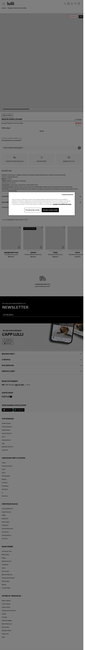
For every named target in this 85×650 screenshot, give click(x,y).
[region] (42, 203)
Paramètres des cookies (32, 209)
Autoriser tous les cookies (50, 209)
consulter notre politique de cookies (62, 204)
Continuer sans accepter (67, 194)
